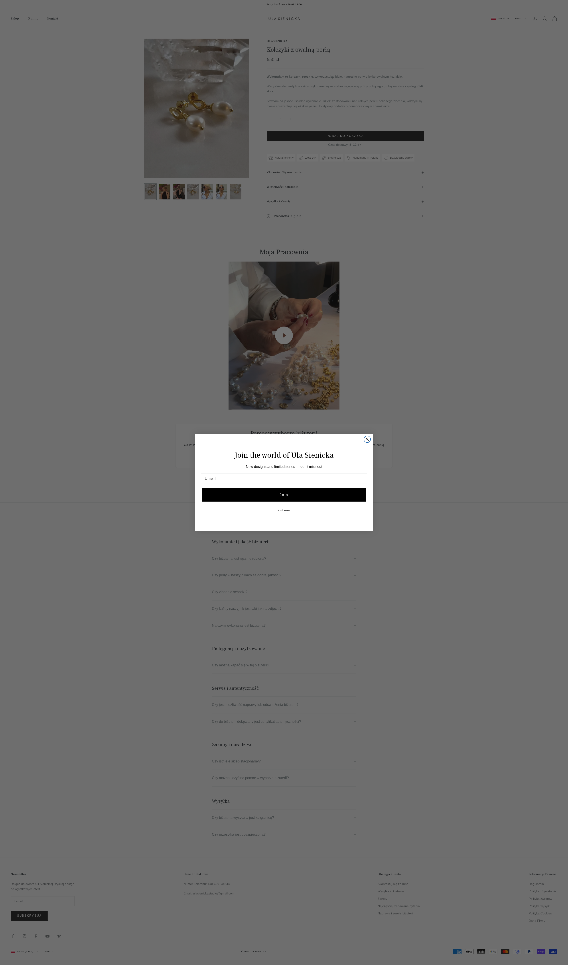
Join (284, 495)
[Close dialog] (367, 439)
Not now (284, 510)
